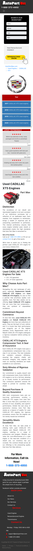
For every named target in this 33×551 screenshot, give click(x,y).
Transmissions (12, 519)
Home (4, 546)
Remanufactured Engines (15, 516)
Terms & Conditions (22, 546)
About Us (10, 496)
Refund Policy (6, 548)
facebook (6, 488)
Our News (10, 499)
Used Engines (12, 513)
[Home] (14, 3)
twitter (11, 488)
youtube (17, 488)
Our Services (11, 502)
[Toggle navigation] (3, 11)
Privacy (11, 546)
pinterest (23, 488)
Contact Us (11, 505)
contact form (7, 239)
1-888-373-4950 (10, 7)
